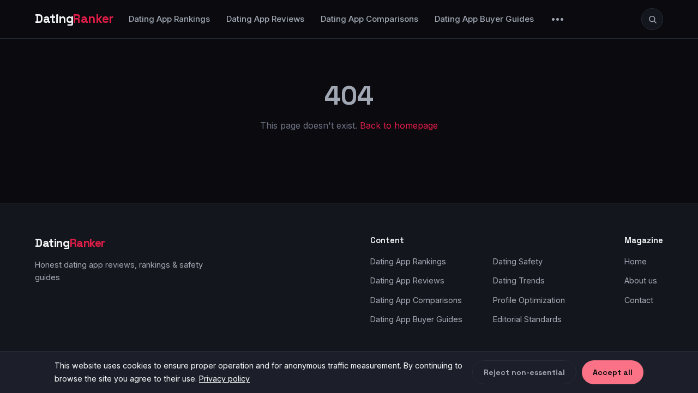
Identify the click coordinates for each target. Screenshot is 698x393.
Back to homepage (399, 125)
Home (635, 261)
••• (557, 19)
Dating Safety (518, 261)
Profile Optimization (529, 300)
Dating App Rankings (169, 19)
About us (640, 280)
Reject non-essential (524, 372)
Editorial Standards (527, 319)
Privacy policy (224, 378)
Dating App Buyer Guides (484, 19)
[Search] (652, 19)
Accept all (613, 372)
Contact (638, 300)
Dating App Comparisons (369, 19)
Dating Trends (519, 280)
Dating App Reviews (265, 19)
